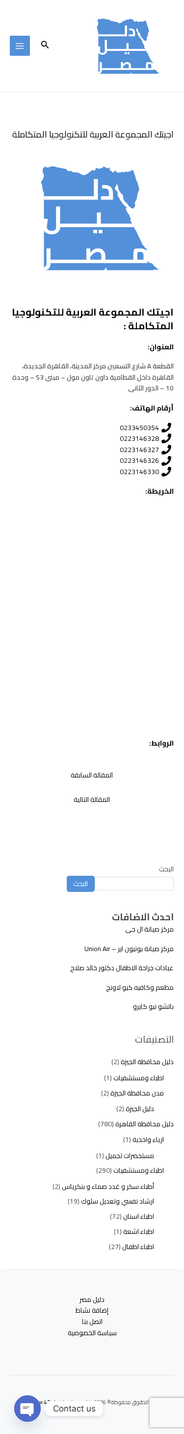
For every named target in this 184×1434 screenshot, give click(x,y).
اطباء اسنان (138, 1216)
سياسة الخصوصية (92, 1333)
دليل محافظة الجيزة (147, 1061)
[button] (44, 46)
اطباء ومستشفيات (138, 1077)
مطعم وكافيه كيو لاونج (140, 987)
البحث (166, 869)
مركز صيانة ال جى (149, 929)
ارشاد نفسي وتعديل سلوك (117, 1201)
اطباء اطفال (138, 1246)
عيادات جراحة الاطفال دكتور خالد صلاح (122, 967)
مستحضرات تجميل (129, 1155)
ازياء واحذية (148, 1139)
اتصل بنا (92, 1321)
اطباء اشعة (138, 1231)
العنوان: (161, 346)
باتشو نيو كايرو (153, 1006)
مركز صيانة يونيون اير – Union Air (129, 948)
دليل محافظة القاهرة (144, 1123)
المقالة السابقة (92, 775)
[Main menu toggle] (20, 46)
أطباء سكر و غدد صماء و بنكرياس (108, 1186)
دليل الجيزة (140, 1108)
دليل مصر (92, 1299)
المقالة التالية (92, 799)
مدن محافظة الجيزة (137, 1093)
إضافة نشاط (92, 1310)
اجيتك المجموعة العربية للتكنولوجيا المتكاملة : (93, 319)
